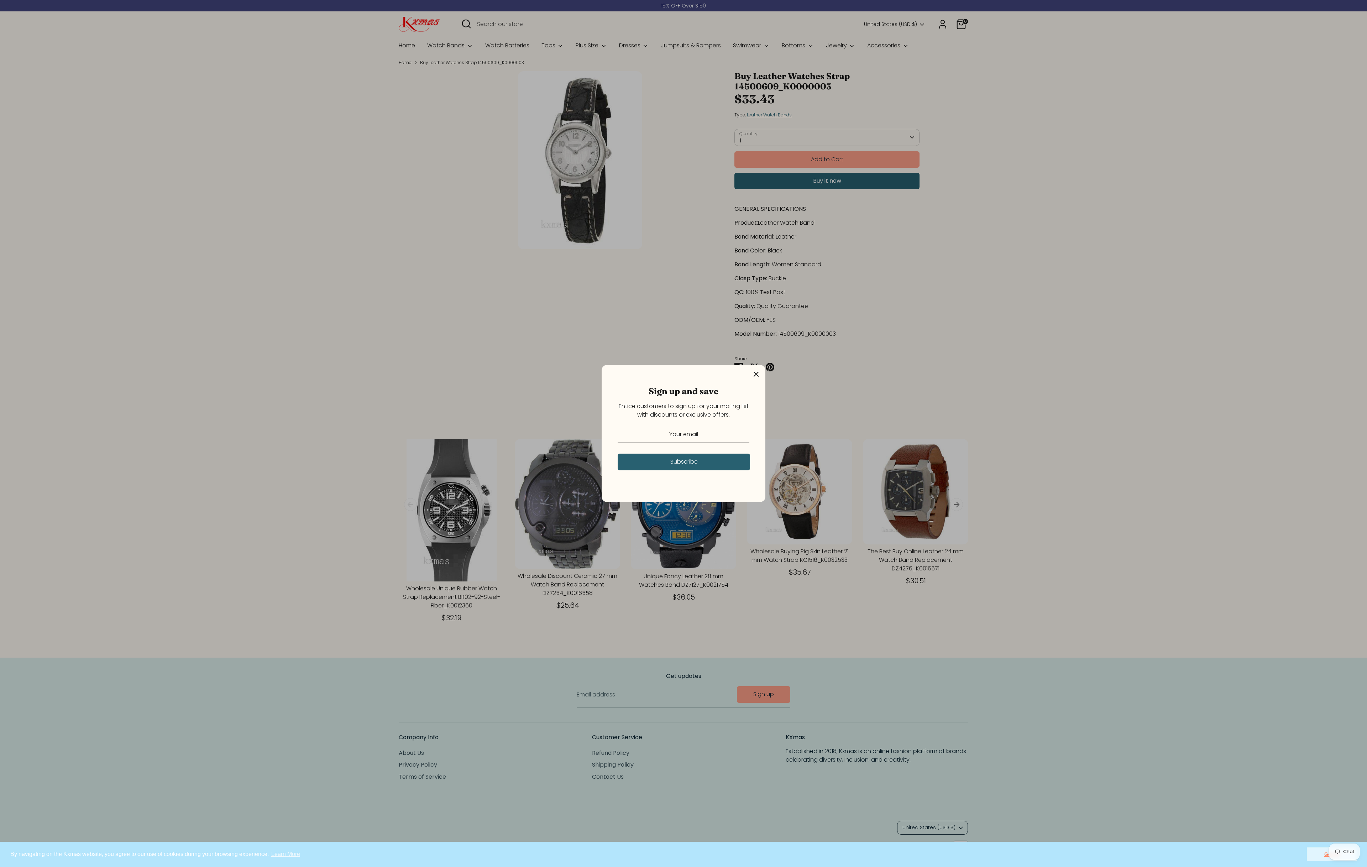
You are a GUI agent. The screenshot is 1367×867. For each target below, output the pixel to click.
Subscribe (684, 462)
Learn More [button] (285, 854)
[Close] (756, 374)
